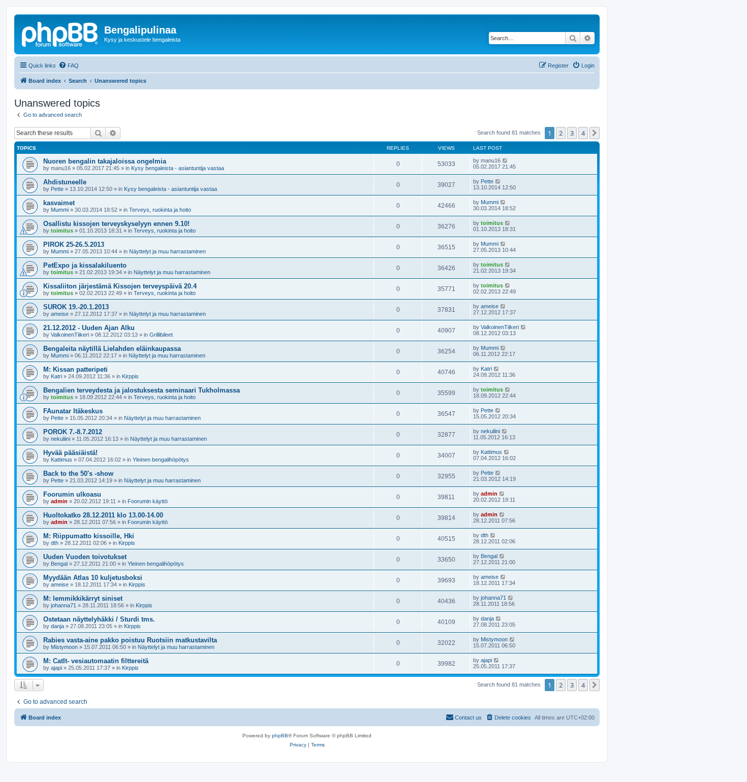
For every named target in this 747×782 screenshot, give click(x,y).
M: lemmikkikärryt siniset (82, 598)
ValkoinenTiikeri (70, 335)
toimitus (62, 230)
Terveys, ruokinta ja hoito (160, 210)
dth (54, 543)
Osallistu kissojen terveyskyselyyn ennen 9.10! (116, 223)
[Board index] (60, 33)
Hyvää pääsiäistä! (70, 453)
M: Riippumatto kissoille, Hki (88, 536)
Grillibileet (161, 335)
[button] (594, 133)
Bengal (59, 564)
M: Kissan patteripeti (75, 369)
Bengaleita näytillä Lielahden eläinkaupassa (112, 348)
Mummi (60, 210)
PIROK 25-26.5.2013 (73, 244)
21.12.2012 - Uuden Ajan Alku (89, 328)
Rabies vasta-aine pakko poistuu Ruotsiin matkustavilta (130, 640)
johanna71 (63, 605)
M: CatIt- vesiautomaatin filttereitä (95, 661)
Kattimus (61, 460)
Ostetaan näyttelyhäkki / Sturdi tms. (99, 619)
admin (59, 501)
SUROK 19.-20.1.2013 (76, 307)
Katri (56, 376)
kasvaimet (59, 203)
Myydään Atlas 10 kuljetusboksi (92, 577)
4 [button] (583, 133)
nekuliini (60, 439)
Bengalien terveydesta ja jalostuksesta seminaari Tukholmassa (141, 390)
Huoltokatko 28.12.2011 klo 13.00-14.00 (103, 515)
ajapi (56, 668)
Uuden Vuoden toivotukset (85, 557)
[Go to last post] (505, 160)
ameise (60, 314)
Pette (57, 189)
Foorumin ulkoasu (72, 494)
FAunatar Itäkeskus (73, 411)
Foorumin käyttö (148, 501)
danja (57, 626)
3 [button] (572, 133)
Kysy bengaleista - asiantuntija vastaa (177, 168)
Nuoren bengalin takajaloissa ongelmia (104, 161)
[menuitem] (68, 65)
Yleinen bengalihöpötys (161, 460)
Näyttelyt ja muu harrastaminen (167, 251)
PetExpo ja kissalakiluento (85, 265)
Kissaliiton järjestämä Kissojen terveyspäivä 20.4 (120, 286)
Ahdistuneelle (64, 182)
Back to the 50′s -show (78, 473)
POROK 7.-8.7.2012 (72, 432)
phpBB (280, 735)
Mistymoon (64, 647)
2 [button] (561, 133)
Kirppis (130, 376)
